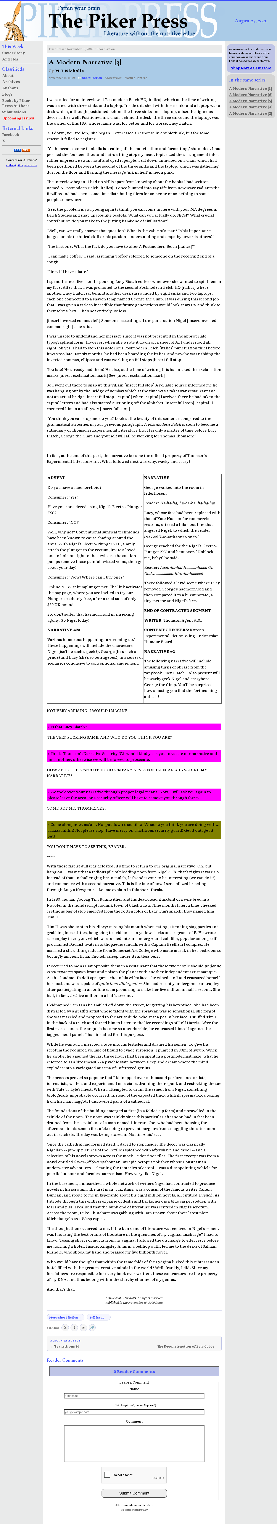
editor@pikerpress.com (21, 165)
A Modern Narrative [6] (250, 94)
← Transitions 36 (64, 1346)
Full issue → (98, 1317)
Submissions (14, 111)
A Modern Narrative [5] (250, 100)
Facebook (10, 134)
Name (134, 1388)
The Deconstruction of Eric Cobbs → (187, 1346)
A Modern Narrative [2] (250, 113)
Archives (11, 81)
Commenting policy (134, 1509)
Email (134, 1404)
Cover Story (13, 52)
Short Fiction (106, 49)
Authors (10, 87)
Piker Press (56, 49)
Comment (134, 1421)
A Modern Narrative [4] (250, 106)
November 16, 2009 (80, 49)
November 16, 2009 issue (145, 1302)
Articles (10, 59)
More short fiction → (65, 1317)
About (8, 75)
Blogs (7, 94)
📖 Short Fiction (90, 78)
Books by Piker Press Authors (16, 103)
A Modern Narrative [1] (250, 88)
